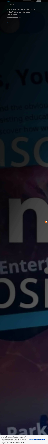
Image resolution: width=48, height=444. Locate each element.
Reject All (36, 439)
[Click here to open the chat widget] (46, 222)
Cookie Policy (19, 441)
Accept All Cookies (42, 439)
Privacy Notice (24, 441)
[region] (24, 439)
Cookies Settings (31, 439)
